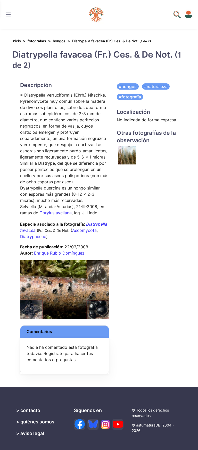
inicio (16, 41)
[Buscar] (8, 14)
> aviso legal (30, 433)
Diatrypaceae (33, 236)
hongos (59, 41)
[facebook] (79, 424)
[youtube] (117, 424)
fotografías (37, 41)
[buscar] (177, 14)
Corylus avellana (55, 212)
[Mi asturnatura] (188, 14)
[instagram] (105, 424)
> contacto (28, 410)
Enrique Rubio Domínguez (59, 253)
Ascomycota (84, 230)
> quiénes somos (35, 421)
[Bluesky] (93, 424)
